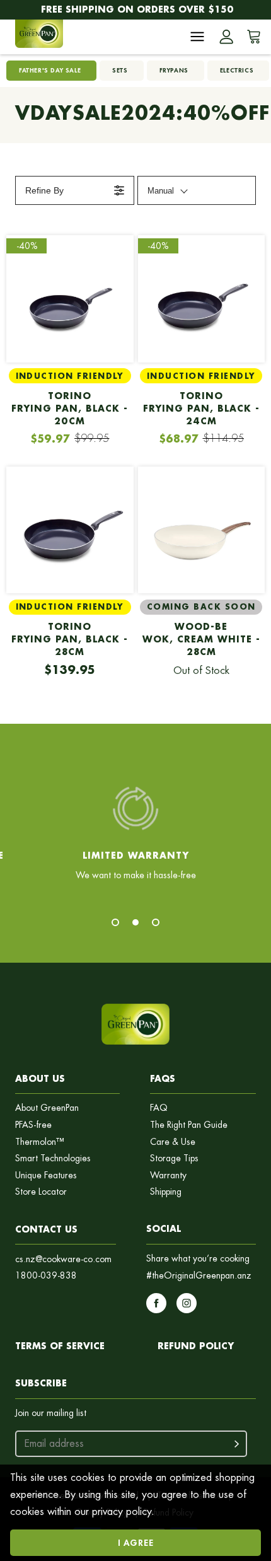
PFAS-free (33, 1125)
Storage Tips (174, 1158)
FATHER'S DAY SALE (50, 70)
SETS (119, 70)
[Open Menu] (197, 36)
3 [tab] (155, 922)
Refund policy (196, 1345)
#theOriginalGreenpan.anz (198, 1275)
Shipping (166, 1192)
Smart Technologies (53, 1158)
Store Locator (41, 1192)
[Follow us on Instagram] (186, 1303)
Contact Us (46, 1229)
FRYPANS (173, 70)
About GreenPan (47, 1108)
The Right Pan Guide (189, 1125)
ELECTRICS (236, 70)
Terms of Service (60, 1345)
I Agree (136, 1542)
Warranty (168, 1175)
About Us (40, 1078)
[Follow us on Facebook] (156, 1303)
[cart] (251, 36)
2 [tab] (135, 922)
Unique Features (46, 1175)
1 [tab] (115, 922)
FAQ (159, 1108)
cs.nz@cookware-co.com (63, 1259)
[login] (226, 36)
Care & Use (172, 1142)
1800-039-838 (46, 1275)
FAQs (162, 1078)
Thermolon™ (39, 1142)
